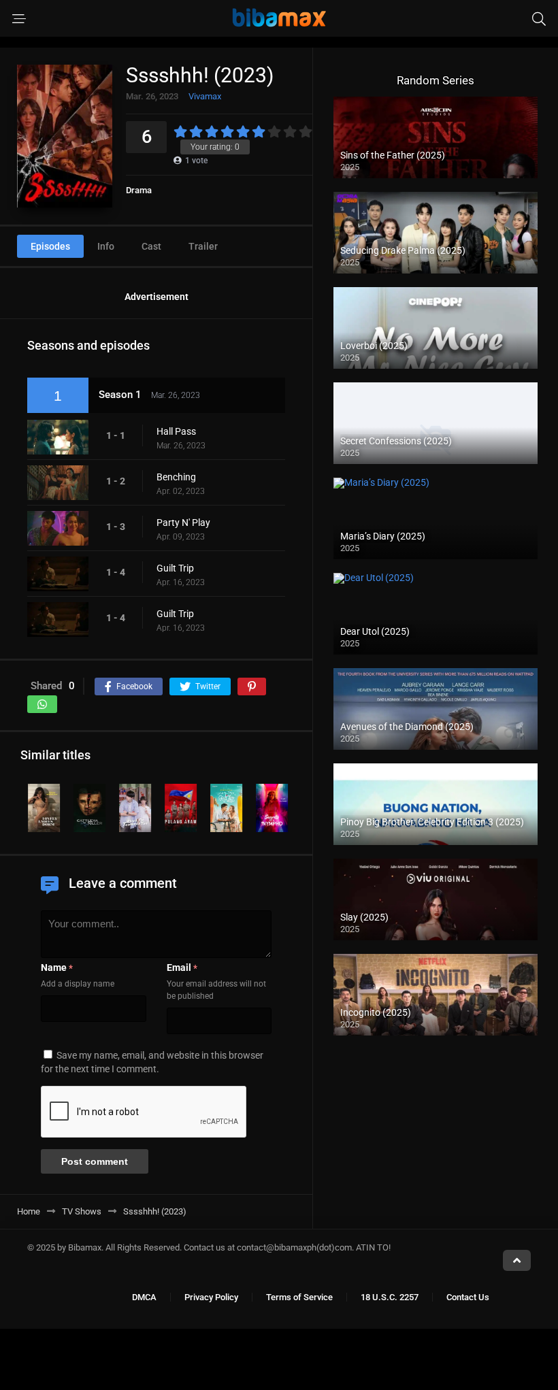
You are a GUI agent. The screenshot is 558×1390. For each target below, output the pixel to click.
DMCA (144, 1297)
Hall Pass (176, 431)
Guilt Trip (175, 568)
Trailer (203, 246)
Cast (151, 246)
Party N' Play (183, 522)
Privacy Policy (211, 1297)
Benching (176, 476)
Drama (139, 190)
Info (105, 246)
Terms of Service (299, 1297)
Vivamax (204, 96)
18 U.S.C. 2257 (390, 1297)
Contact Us (467, 1297)
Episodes (50, 246)
